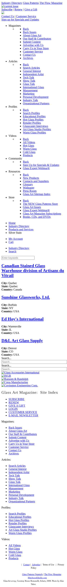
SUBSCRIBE (16, 399)
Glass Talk (15, 481)
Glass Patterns (31, 3)
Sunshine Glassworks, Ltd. (25, 297)
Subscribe (7, 9)
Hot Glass (14, 548)
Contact (26, 565)
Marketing (14, 491)
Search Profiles (17, 513)
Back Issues (15, 427)
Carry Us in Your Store (21, 443)
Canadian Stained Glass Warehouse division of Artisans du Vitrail (32, 270)
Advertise (36, 565)
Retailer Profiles (18, 523)
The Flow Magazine (50, 3)
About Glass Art (18, 430)
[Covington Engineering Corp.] (19, 385)
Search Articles (17, 465)
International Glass (19, 485)
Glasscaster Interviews (21, 526)
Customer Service (26, 16)
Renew (18, 9)
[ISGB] (6, 375)
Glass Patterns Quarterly (32, 574)
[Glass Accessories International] (20, 372)
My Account (16, 238)
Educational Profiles (20, 516)
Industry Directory (11, 3)
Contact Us (7, 16)
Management (16, 488)
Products (13, 558)
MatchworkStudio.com (37, 578)
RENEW (14, 402)
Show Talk (15, 478)
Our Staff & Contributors (23, 434)
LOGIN (13, 408)
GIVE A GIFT (17, 405)
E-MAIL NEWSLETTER (23, 415)
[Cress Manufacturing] (14, 382)
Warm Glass (15, 551)
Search (12, 251)
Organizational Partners (22, 501)
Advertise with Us (19, 440)
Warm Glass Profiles (20, 533)
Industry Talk (16, 498)
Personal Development (21, 494)
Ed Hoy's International (22, 319)
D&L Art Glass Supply (22, 340)
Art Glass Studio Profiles (23, 529)
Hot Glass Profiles (19, 520)
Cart (11, 242)
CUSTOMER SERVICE (23, 412)
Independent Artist (19, 472)
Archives (14, 453)
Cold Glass (15, 555)
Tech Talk (14, 475)
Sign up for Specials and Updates (20, 19)
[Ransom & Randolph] (14, 379)
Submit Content (17, 437)
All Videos (15, 545)
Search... (6, 358)
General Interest (17, 469)
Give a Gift (30, 9)
